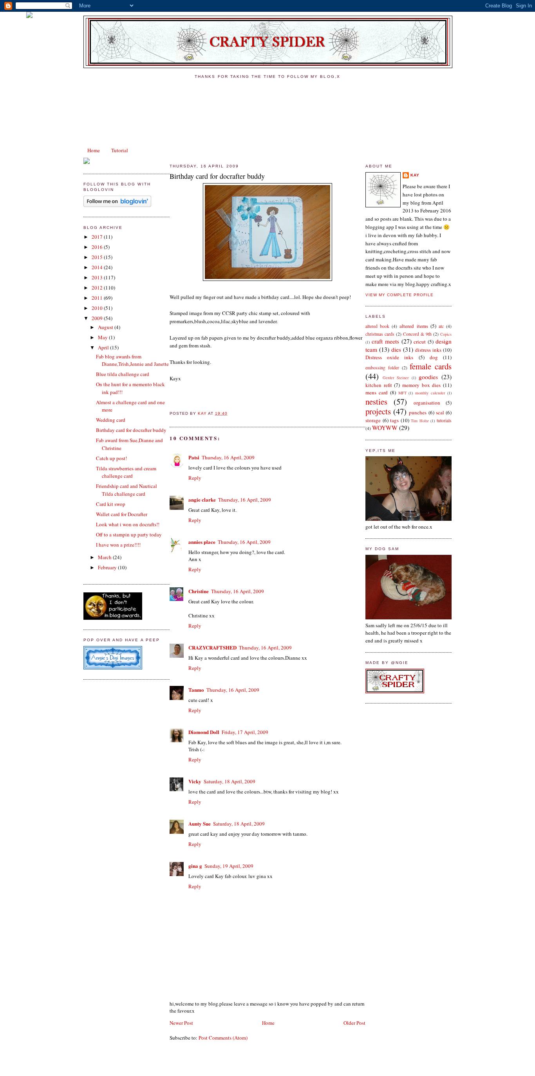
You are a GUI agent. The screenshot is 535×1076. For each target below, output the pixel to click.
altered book (377, 326)
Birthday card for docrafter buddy (131, 430)
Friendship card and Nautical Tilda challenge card (126, 489)
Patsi (193, 457)
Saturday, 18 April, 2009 (229, 781)
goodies (428, 377)
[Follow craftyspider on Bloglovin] (117, 205)
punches (418, 412)
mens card (376, 392)
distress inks (428, 349)
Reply (194, 477)
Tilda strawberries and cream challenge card (126, 472)
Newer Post (181, 1022)
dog (434, 357)
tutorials (444, 420)
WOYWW (385, 428)
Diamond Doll (203, 732)
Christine (198, 591)
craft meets (385, 341)
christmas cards (379, 334)
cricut (420, 341)
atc (441, 326)
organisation (427, 402)
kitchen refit (378, 385)
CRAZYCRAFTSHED (212, 647)
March (105, 557)
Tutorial (119, 150)
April (104, 347)
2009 (98, 318)
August (106, 327)
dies (396, 349)
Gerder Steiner (396, 377)
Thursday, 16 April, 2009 (228, 457)
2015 (98, 257)
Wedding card (110, 419)
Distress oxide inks (389, 357)
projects (378, 411)
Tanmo (196, 689)
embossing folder (382, 368)
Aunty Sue (199, 823)
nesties (376, 401)
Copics (446, 334)
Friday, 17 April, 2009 (245, 732)
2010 (98, 307)
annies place (201, 541)
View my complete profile (399, 295)
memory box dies (421, 385)
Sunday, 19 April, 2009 (228, 865)
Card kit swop (110, 503)
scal (440, 412)
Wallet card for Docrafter (121, 514)
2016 (98, 246)
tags (394, 420)
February (108, 567)
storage (373, 420)
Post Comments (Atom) (223, 1037)
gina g (195, 865)
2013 (98, 277)
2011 (98, 297)
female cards (431, 366)
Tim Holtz (420, 420)
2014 (98, 267)
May (103, 337)
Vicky (194, 781)
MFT (402, 393)
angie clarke (202, 499)
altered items (413, 325)
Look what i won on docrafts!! (127, 524)
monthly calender (430, 393)
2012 (98, 287)
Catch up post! (111, 458)
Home (93, 150)
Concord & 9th (417, 334)
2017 (98, 236)
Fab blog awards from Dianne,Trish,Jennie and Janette (132, 360)
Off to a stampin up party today (129, 534)
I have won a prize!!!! (118, 544)
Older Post (354, 1022)
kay (414, 175)
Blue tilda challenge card (122, 374)
